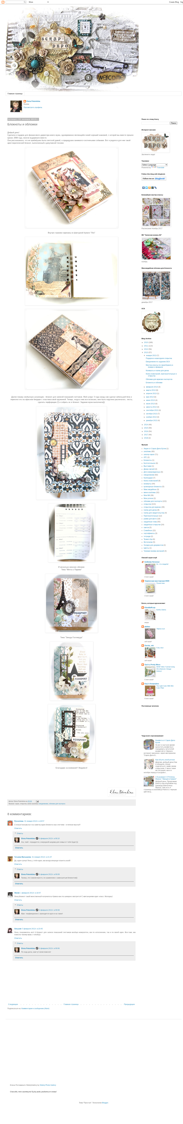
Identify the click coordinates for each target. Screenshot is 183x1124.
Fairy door (160, 648)
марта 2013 (151, 390)
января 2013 (151, 355)
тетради (147, 536)
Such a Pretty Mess (152, 665)
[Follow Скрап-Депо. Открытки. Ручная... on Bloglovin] (154, 180)
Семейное (148, 531)
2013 (146, 352)
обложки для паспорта (57, 804)
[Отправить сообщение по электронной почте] (37, 801)
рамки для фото (150, 519)
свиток (146, 527)
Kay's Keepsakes (152, 684)
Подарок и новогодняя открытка (159, 358)
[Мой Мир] (152, 188)
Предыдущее (129, 1004)
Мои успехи (148, 498)
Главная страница (15, 94)
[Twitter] (146, 188)
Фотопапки (148, 542)
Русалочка (18, 821)
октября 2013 (152, 414)
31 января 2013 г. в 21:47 (42, 857)
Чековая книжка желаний (154, 551)
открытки (147, 504)
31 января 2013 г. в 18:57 (34, 821)
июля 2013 (150, 404)
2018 (146, 438)
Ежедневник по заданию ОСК (158, 362)
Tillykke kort (160, 629)
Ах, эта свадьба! (162, 564)
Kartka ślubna (161, 610)
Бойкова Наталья (152, 562)
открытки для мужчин (152, 507)
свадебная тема (150, 522)
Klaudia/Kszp (150, 608)
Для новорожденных (152, 472)
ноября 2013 (151, 417)
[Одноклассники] (149, 188)
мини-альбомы (150, 492)
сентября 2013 (152, 410)
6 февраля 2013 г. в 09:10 (49, 839)
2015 (146, 428)
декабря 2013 (152, 420)
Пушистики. (160, 583)
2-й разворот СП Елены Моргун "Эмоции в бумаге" (166, 778)
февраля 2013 (152, 387)
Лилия (17, 893)
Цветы (146, 548)
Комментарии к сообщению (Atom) (35, 1009)
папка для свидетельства (154, 513)
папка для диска (150, 510)
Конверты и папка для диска (157, 371)
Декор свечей (149, 469)
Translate (160, 168)
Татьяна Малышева (22, 857)
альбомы (147, 451)
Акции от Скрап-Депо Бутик (155, 449)
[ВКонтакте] (143, 188)
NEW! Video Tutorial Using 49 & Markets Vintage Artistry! (165, 669)
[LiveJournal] (155, 188)
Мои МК (147, 495)
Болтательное (149, 463)
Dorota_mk (149, 646)
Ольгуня (17, 929)
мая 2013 (150, 397)
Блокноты (148, 460)
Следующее (13, 1004)
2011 (146, 346)
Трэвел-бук (148, 539)
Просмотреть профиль (33, 107)
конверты (147, 484)
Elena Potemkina (33, 101)
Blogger (105, 1103)
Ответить (18, 828)
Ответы (20, 833)
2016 (146, 431)
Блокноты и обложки (154, 383)
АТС (145, 457)
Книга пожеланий (151, 481)
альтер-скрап (149, 454)
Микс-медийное (150, 489)
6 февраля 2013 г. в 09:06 (49, 948)
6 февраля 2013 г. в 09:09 (49, 874)
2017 (146, 435)
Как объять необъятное (165, 760)
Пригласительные (151, 516)
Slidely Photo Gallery (48, 1085)
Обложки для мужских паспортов (159, 379)
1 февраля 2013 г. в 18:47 (30, 893)
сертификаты (149, 533)
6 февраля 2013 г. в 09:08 (49, 910)
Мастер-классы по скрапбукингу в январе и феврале (159, 366)
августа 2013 (151, 407)
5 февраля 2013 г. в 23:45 (32, 929)
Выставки (147, 466)
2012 (146, 349)
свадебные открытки (152, 525)
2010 (146, 342)
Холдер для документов (153, 545)
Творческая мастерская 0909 (157, 581)
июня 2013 (150, 400)
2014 (146, 425)
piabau (147, 627)
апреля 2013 (151, 394)
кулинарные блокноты (153, 487)
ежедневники (43, 804)
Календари (148, 478)
